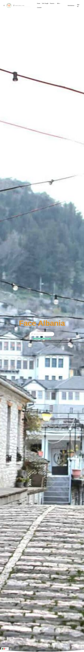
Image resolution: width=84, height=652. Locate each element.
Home (38, 3)
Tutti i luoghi (45, 3)
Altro (58, 3)
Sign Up (78, 5)
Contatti (39, 7)
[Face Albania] (8, 5)
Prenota (52, 3)
